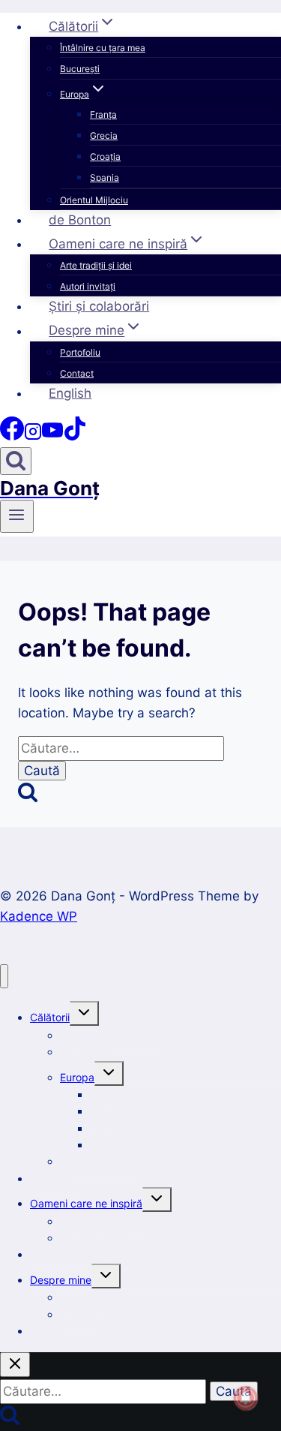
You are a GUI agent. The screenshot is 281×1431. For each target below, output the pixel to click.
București (80, 68)
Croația (105, 156)
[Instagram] (33, 435)
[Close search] (15, 1364)
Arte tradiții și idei (96, 265)
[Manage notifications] (246, 1398)
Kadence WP (38, 916)
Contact (77, 373)
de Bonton (80, 219)
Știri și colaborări (99, 306)
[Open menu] (17, 516)
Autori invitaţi (87, 286)
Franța (103, 114)
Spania (104, 177)
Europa (77, 1077)
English (70, 393)
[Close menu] (4, 976)
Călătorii (50, 1017)
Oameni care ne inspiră (86, 1203)
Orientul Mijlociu (94, 200)
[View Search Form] (15, 461)
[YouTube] (52, 435)
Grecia (104, 135)
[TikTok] (75, 435)
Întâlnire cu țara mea (102, 47)
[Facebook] (12, 435)
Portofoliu (80, 352)
